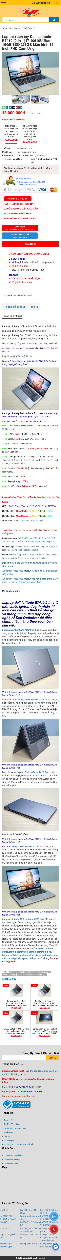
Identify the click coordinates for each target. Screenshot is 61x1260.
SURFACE (5, 1228)
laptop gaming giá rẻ (40, 951)
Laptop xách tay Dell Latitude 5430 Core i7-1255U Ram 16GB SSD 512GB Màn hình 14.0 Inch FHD (16, 1005)
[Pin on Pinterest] (17, 107)
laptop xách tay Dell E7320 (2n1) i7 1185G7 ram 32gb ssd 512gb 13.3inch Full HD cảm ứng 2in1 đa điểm (44, 1032)
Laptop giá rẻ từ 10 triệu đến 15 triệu (48, 1245)
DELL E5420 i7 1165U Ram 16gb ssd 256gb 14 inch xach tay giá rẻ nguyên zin (16, 1031)
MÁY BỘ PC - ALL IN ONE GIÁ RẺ (30, 1230)
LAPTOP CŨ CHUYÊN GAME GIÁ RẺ (8, 1219)
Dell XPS (4, 1209)
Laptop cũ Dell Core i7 (24, 27)
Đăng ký (52, 1057)
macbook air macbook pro (6, 1245)
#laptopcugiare (44, 972)
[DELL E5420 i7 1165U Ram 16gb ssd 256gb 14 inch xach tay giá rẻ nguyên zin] (16, 1018)
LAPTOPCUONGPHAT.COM (28, 520)
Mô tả (34, 307)
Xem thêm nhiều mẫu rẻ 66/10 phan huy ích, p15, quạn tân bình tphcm (30, 580)
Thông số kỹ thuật (15, 307)
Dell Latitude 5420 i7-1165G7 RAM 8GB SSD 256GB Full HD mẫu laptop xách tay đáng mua (45, 1004)
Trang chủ (6, 27)
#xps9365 (13, 972)
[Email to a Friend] (13, 107)
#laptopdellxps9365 (25, 974)
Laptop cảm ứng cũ (29, 1243)
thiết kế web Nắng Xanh (35, 1258)
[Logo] (30, 11)
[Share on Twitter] (10, 107)
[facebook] (55, 1247)
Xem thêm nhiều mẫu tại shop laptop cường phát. (29, 572)
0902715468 (44, 2)
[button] (56, 54)
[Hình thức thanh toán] (30, 180)
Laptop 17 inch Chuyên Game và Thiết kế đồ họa (48, 1237)
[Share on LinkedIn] (20, 107)
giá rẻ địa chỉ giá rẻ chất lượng (29, 564)
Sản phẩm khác (9, 979)
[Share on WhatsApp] (3, 107)
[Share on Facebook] (7, 107)
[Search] (54, 19)
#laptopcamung (9, 974)
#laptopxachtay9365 (28, 972)
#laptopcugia (40, 974)
